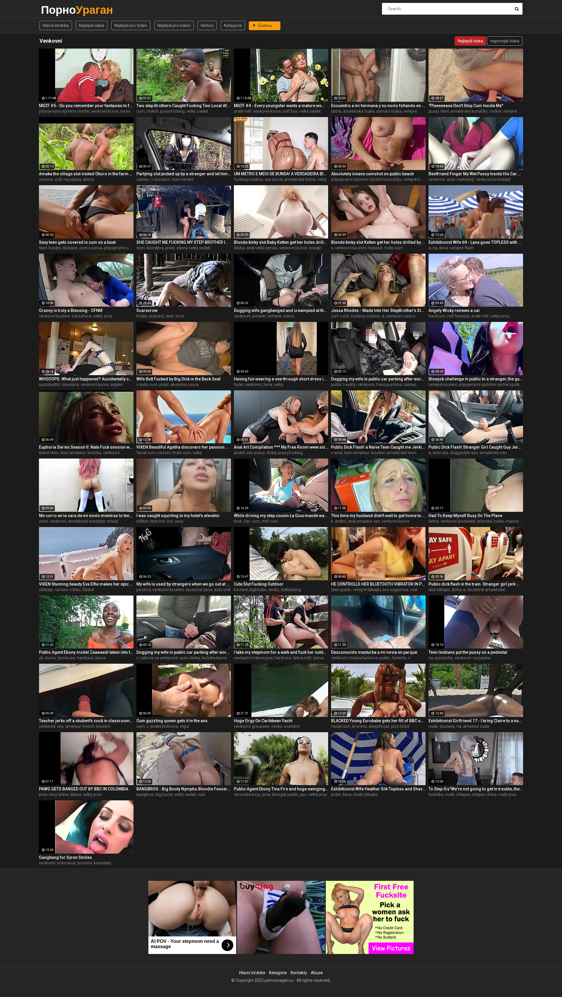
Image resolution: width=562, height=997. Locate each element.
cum (140, 111)
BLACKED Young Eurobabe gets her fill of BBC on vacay (378, 720)
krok (238, 521)
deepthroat (379, 726)
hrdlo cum (393, 248)
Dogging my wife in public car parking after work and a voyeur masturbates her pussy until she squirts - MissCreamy (378, 379)
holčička (436, 794)
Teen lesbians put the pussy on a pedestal (468, 652)
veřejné (410, 111)
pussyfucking (172, 111)
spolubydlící (49, 384)
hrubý (141, 316)
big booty (164, 794)
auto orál (222, 589)
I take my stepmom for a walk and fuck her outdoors (281, 652)
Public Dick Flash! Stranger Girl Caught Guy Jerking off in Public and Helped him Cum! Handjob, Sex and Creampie (476, 447)
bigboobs (257, 589)
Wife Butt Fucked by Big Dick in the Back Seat (178, 379)
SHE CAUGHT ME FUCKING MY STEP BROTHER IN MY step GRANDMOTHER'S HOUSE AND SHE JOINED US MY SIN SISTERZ (183, 242)
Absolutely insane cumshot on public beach (372, 173)
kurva (50, 657)
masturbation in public (369, 657)
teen (140, 248)
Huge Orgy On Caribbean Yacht (263, 720)
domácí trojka (389, 111)
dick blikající (439, 589)
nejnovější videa (504, 41)
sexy (179, 521)
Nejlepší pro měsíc (174, 25)
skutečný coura (184, 384)
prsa (108, 316)
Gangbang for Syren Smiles (65, 857)
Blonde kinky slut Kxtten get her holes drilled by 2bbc (378, 242)
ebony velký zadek (193, 248)
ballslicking (291, 589)
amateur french (80, 726)
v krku (75, 589)
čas (247, 521)
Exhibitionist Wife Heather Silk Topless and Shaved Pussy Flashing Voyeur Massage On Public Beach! (378, 789)
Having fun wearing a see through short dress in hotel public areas (281, 379)
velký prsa (500, 316)
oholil (358, 794)
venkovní (437, 179)
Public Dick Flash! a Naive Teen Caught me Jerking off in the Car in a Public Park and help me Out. (378, 447)
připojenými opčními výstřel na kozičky (366, 179)
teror (179, 316)
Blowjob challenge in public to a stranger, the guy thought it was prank (476, 379)
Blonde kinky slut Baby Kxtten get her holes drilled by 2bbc (281, 242)
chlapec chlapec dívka (476, 794)
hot (170, 521)
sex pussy (256, 452)
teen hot (157, 521)
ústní (43, 521)
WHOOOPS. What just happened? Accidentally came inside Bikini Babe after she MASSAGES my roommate (86, 379)
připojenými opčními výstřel (64, 111)
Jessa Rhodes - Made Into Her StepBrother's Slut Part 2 (378, 310)
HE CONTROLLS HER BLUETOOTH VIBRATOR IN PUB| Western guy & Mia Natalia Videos (378, 584)
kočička (94, 452)
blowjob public (285, 794)
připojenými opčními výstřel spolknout (493, 384)
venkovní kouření (350, 248)
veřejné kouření (443, 384)
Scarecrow (146, 310)
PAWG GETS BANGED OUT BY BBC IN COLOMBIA (83, 789)
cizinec (142, 179)
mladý (112, 521)
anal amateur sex (364, 521)
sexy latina (58, 794)
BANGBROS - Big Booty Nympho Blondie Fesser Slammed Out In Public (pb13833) (183, 789)
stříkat (142, 521)
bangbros (145, 794)
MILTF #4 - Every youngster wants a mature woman (281, 105)
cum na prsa (90, 248)
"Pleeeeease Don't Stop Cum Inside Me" (466, 105)
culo (201, 794)
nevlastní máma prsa (253, 657)
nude (433, 726)
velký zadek (197, 111)
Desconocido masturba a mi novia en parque (374, 652)
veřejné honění (416, 179)
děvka (239, 248)
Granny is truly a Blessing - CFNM (70, 310)
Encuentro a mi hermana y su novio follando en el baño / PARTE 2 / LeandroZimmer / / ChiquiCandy (378, 105)
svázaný (156, 316)
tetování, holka (490, 521)
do (41, 657)
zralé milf (242, 111)
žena (443, 248)
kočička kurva (214, 657)
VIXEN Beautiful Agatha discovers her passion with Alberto (183, 447)
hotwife (399, 657)
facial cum (146, 452)
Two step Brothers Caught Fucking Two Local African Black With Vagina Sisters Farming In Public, (183, 105)
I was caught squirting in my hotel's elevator (178, 515)
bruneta (359, 726)
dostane (70, 248)
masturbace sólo (521, 521)
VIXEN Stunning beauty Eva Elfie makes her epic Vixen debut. (86, 584)
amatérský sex (493, 452)
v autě (142, 384)
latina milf (302, 657)
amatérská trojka (359, 111)
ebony (88, 179)
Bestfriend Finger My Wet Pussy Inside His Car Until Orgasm (476, 173)
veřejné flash (462, 248)
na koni (126, 111)
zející (184, 726)
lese (170, 316)
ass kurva (273, 179)
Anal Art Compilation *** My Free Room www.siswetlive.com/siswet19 (281, 447)
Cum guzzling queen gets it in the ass (172, 720)
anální (239, 452)
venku (273, 589)
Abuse (317, 972)
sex (60, 726)
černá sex (66, 657)
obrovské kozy (247, 794)
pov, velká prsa (313, 794)
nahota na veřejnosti (159, 657)
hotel (238, 384)
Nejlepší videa (91, 25)
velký (322, 179)
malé (450, 794)
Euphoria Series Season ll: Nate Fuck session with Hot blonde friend (86, 447)
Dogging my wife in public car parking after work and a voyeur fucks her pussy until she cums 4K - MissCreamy (183, 652)
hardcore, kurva (91, 657)
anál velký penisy (261, 248)
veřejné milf (514, 111)
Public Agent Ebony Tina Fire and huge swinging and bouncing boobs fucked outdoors (281, 789)
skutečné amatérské (486, 589)
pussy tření (439, 111)
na (435, 248)
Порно (56, 10)
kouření (378, 452)
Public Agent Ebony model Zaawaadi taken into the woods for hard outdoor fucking (86, 652)
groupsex (260, 726)
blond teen (49, 452)
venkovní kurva (105, 111)
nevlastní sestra (400, 316)
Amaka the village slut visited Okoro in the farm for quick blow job (86, 173)
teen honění (182, 179)
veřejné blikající (367, 589)
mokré (152, 111)
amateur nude (476, 726)
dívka (271, 452)
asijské (116, 384)
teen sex (440, 452)
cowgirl (315, 248)
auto (451, 179)
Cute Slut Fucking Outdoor (259, 584)
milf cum (270, 521)
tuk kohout (81, 316)
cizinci (288, 316)
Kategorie (233, 25)
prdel (170, 248)
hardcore (437, 316)
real (413, 589)
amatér (259, 316)
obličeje (46, 589)
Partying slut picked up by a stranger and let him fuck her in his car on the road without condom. (183, 173)
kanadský (102, 863)
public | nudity (343, 384)
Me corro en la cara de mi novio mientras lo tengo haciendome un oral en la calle (86, 515)
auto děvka (190, 657)
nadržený (465, 179)
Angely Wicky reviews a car (454, 310)
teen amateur (73, 452)
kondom (162, 179)
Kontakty (299, 972)
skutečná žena (198, 589)
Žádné (88, 589)
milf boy (289, 111)
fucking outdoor (248, 179)
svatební (292, 726)
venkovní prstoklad (493, 179)
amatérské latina (300, 179)
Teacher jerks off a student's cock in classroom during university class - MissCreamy (86, 720)
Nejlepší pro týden (130, 25)
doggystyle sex (464, 452)
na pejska (72, 179)
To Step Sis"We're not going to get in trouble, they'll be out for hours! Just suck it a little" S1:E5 (476, 789)
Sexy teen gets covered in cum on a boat (77, 242)
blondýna (155, 248)
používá (143, 589)
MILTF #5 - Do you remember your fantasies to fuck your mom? (86, 105)
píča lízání (400, 726)
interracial (66, 863)
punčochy (444, 657)
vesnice (46, 179)
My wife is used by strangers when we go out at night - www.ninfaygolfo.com (183, 584)
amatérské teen (401, 452)
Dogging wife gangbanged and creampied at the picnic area (281, 310)
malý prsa (507, 794)
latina (336, 111)
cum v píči (340, 316)
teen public (341, 589)
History (207, 25)
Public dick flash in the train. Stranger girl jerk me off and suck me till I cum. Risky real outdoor (476, 584)
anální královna (164, 726)
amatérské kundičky (469, 111)
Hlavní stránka (56, 25)
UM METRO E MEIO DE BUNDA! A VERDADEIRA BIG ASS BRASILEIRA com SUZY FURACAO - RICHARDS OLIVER (281, 173)
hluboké (375, 248)
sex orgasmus (396, 589)
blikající (371, 794)
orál (58, 179)
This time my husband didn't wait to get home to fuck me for (378, 515)
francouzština (389, 384)
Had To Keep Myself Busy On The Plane (465, 515)
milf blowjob (458, 316)
